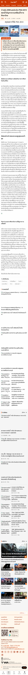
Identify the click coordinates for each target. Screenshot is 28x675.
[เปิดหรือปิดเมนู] (23, 2)
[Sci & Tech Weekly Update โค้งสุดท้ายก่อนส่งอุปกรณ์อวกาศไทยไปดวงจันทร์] (7, 595)
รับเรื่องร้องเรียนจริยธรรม (19, 622)
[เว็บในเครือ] (2, 2)
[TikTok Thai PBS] (20, 652)
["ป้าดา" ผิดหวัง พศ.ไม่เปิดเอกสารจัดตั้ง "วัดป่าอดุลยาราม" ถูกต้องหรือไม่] (6, 514)
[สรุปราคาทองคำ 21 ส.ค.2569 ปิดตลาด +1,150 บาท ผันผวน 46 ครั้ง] (6, 389)
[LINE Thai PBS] (14, 652)
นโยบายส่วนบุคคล (4, 622)
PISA (11, 284)
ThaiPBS (20, 281)
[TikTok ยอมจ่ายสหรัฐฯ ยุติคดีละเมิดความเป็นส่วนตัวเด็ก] (7, 567)
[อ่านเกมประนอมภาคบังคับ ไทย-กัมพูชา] (7, 581)
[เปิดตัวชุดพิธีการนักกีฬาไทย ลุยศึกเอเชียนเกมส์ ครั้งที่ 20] (14, 339)
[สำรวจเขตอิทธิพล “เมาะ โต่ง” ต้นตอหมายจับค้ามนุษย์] (21, 581)
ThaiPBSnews (4, 281)
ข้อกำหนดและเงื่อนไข (18, 617)
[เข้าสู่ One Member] (26, 2)
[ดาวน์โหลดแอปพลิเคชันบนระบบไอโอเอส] (13, 631)
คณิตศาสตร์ (17, 284)
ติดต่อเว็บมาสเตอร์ (18, 619)
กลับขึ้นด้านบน (22, 613)
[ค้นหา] (5, 2)
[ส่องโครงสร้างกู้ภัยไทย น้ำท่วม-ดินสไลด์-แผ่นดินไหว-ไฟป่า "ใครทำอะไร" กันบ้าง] (6, 523)
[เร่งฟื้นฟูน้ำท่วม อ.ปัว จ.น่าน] (21, 595)
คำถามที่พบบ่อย (4, 619)
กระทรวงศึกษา (4, 284)
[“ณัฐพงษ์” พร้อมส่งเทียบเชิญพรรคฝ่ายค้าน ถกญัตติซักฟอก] (6, 404)
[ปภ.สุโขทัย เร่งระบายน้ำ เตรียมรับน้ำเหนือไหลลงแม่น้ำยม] (14, 319)
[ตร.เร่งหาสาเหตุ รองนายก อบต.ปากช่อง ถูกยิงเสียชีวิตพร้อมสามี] (6, 382)
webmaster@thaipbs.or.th (12, 647)
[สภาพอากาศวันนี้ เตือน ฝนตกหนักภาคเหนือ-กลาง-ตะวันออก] (6, 489)
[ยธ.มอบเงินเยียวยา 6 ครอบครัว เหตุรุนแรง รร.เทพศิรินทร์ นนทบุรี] (14, 359)
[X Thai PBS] (5, 652)
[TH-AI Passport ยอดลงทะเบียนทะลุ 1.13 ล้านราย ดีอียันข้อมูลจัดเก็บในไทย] (14, 299)
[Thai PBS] (14, 2)
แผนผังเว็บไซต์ (4, 617)
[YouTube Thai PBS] (17, 652)
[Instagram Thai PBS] (8, 652)
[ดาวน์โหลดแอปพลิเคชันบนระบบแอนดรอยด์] (13, 635)
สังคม (2, 18)
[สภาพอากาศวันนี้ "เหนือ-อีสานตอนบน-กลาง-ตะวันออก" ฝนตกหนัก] (14, 422)
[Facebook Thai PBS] (2, 652)
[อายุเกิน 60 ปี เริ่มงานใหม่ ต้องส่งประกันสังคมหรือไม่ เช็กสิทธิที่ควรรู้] (14, 468)
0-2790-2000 (6, 645)
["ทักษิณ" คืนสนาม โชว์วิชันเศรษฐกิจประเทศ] (21, 567)
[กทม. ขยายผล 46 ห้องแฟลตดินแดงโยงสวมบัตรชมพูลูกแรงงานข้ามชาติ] (14, 550)
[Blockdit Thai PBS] (23, 652)
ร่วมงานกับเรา (4, 624)
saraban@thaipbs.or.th (19, 649)
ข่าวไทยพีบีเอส (12, 281)
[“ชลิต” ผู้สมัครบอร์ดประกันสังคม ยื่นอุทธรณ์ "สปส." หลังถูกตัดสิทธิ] (6, 531)
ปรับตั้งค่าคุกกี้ (17, 624)
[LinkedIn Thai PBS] (2, 655)
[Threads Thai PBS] (11, 652)
